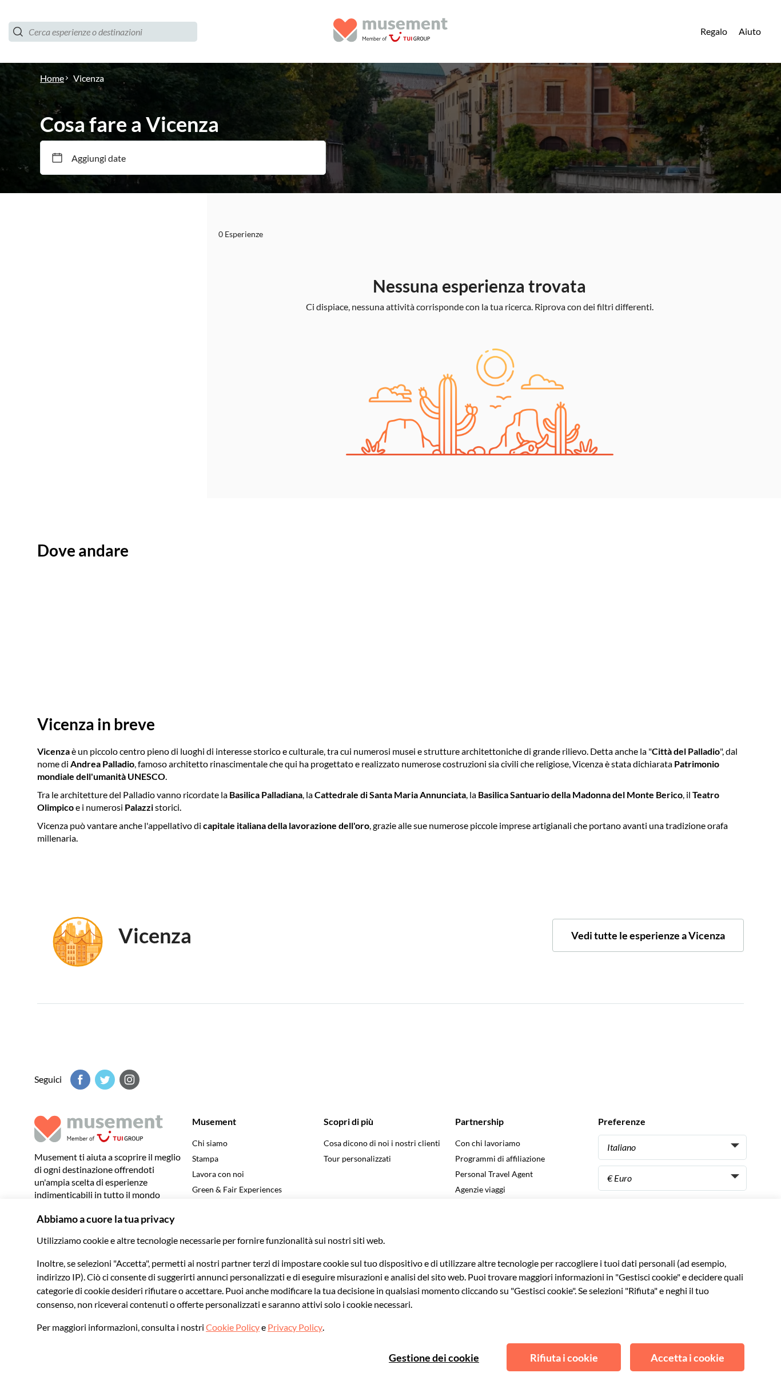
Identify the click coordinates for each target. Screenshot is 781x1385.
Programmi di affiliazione (500, 1158)
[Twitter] (103, 1079)
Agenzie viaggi (480, 1189)
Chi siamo (210, 1143)
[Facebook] (78, 1079)
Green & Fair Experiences (237, 1189)
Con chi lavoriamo (487, 1143)
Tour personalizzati (357, 1158)
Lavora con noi (218, 1174)
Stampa (205, 1158)
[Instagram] (128, 1079)
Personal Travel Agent (494, 1174)
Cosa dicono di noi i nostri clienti (382, 1143)
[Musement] (390, 31)
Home (52, 78)
